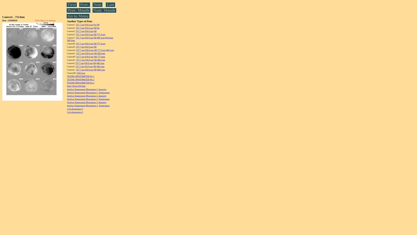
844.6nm (109, 38)
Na (94, 25)
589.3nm (71, 40)
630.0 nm (89, 25)
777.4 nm (101, 34)
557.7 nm (80, 25)
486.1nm (101, 38)
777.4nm (101, 56)
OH (97, 25)
